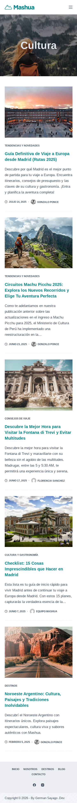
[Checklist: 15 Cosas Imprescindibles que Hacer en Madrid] (38, 521)
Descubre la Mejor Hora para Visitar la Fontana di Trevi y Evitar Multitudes (38, 432)
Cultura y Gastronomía (21, 555)
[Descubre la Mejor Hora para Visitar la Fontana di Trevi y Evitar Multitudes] (38, 385)
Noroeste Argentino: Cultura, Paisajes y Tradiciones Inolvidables (33, 700)
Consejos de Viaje (17, 418)
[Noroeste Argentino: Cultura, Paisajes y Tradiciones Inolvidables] (38, 652)
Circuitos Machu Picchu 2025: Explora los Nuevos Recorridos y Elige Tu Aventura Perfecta (37, 290)
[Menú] (70, 7)
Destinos (11, 685)
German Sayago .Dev (50, 798)
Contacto (38, 774)
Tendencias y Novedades (22, 145)
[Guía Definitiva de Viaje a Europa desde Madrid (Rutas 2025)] (38, 112)
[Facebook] (34, 785)
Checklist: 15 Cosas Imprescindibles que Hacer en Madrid (34, 569)
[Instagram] (42, 785)
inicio (15, 769)
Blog (61, 769)
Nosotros (30, 769)
